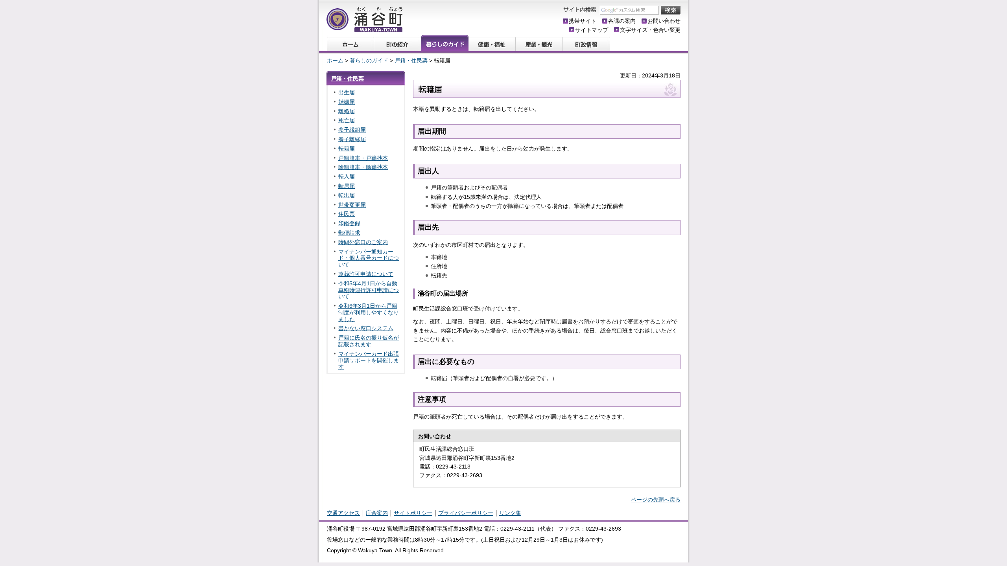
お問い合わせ (664, 21)
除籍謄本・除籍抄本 (363, 167)
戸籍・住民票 (411, 60)
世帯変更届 (352, 205)
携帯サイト (582, 21)
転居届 (346, 186)
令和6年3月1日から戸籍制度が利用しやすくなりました (368, 312)
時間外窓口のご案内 (363, 242)
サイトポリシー (413, 513)
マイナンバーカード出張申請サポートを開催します (368, 360)
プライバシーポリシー (465, 513)
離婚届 (346, 111)
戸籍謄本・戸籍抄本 (363, 158)
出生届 (346, 92)
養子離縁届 (352, 139)
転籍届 (346, 148)
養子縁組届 (352, 130)
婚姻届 (346, 102)
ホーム (335, 60)
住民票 (346, 214)
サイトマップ (591, 30)
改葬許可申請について (365, 274)
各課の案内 (622, 21)
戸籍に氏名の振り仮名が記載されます (368, 340)
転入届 (346, 176)
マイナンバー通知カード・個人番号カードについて (368, 258)
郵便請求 (349, 233)
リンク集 (510, 513)
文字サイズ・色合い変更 (650, 30)
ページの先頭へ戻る (656, 499)
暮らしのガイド (369, 60)
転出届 (346, 195)
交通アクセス (343, 513)
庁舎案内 (377, 513)
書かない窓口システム (365, 328)
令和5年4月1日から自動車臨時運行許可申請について (368, 290)
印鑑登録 (349, 223)
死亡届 (346, 120)
